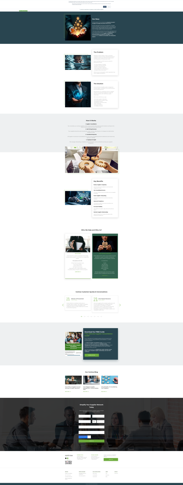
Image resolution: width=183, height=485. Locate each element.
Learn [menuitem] (107, 471)
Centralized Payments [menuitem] (68, 476)
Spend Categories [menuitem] (82, 471)
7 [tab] (101, 316)
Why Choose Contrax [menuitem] (96, 471)
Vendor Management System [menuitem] (68, 479)
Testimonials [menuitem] (95, 476)
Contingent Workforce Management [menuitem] (82, 474)
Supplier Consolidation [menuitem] (68, 473)
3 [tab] (88, 316)
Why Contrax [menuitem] (95, 473)
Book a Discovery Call (23, 10)
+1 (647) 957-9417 (94, 459)
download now (91, 355)
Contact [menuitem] (116, 471)
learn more (77, 271)
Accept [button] (105, 6)
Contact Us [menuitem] (116, 473)
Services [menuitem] (66, 471)
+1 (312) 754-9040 (80, 459)
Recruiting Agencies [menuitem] (82, 475)
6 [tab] (98, 316)
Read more (67, 391)
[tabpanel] (78, 303)
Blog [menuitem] (106, 476)
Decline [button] (109, 6)
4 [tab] (91, 316)
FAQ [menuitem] (106, 473)
